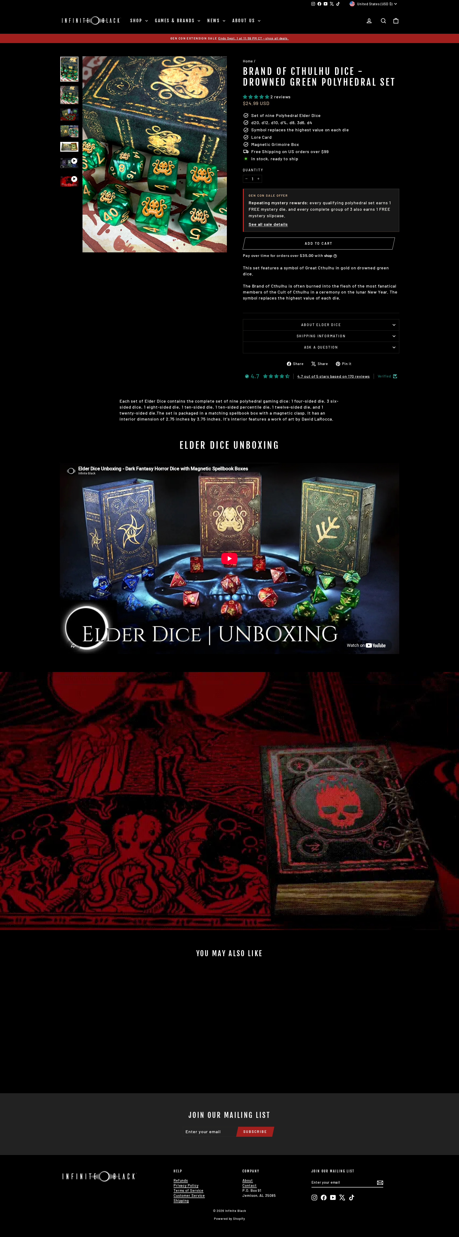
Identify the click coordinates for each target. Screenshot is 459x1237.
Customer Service (189, 1195)
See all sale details (268, 224)
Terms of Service (188, 1190)
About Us (244, 20)
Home (248, 61)
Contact (249, 1185)
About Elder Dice (321, 325)
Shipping (181, 1200)
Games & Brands (176, 20)
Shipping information (321, 336)
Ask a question (321, 347)
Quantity (253, 170)
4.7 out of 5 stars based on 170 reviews (333, 376)
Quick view (100, 1045)
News (214, 20)
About (247, 1180)
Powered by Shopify (229, 1218)
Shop (137, 20)
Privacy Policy (186, 1185)
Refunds (181, 1180)
